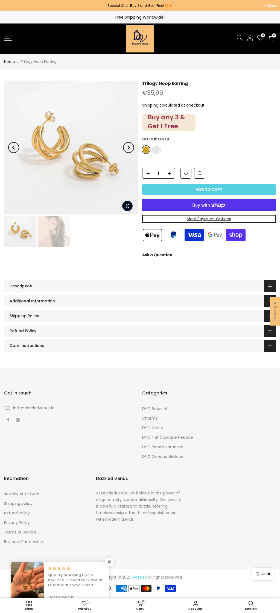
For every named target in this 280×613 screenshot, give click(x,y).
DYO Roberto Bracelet (163, 447)
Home (9, 61)
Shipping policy (18, 503)
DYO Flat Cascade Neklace (167, 437)
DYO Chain (152, 428)
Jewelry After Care (21, 494)
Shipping (150, 105)
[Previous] (13, 147)
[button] (109, 562)
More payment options (209, 219)
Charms (150, 418)
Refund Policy (17, 513)
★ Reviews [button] (275, 311)
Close (11, 5)
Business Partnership (23, 541)
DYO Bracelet (155, 408)
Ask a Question (157, 255)
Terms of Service (20, 532)
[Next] (128, 147)
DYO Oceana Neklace (162, 456)
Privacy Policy (17, 522)
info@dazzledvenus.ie (33, 408)
